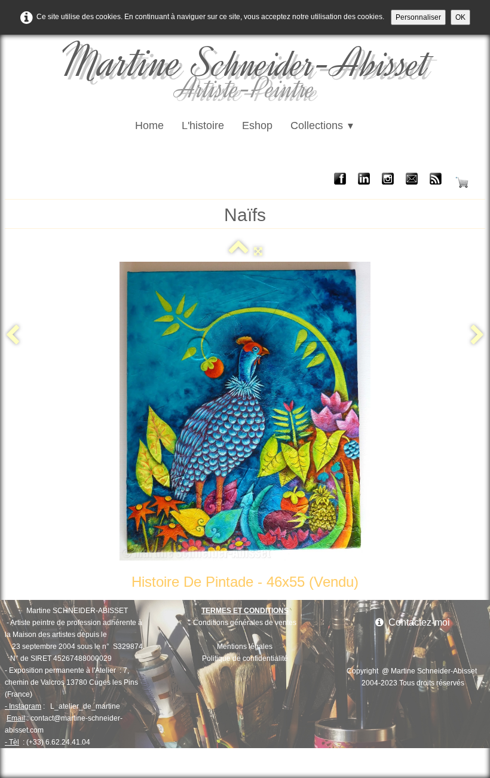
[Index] (238, 251)
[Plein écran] (258, 251)
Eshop (257, 125)
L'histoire (203, 125)
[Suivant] (477, 335)
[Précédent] (12, 335)
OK (460, 17)
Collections (322, 125)
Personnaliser (418, 17)
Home (149, 125)
